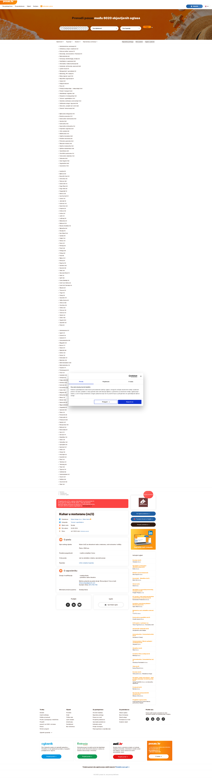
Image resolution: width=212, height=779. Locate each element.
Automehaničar (64, 340)
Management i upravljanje (67, 71)
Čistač (61, 347)
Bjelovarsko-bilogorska (66, 113)
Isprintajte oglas (112, 605)
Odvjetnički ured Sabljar (141, 629)
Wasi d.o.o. (137, 649)
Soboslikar (62, 442)
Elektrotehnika (63, 56)
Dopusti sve (129, 402)
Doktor (61, 352)
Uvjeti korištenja (44, 715)
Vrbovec (62, 310)
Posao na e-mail (97, 717)
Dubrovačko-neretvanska (67, 118)
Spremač (62, 447)
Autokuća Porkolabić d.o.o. (143, 661)
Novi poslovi (139, 41)
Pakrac (61, 240)
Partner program (44, 729)
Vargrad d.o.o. (142, 642)
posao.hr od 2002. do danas (48, 724)
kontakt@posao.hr (154, 750)
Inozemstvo (63, 166)
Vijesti (29, 6)
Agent (61, 333)
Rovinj (61, 260)
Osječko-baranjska (65, 136)
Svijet (67, 715)
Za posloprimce (7, 6)
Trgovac (62, 469)
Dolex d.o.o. (139, 567)
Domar (61, 355)
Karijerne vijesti (123, 722)
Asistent (62, 338)
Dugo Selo (62, 188)
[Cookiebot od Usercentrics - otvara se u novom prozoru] (130, 376)
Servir (61, 432)
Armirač (62, 335)
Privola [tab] (81, 381)
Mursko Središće (64, 225)
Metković (62, 223)
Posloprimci (63, 493)
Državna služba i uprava (66, 51)
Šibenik (62, 288)
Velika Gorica (63, 300)
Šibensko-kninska (64, 143)
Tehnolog (62, 464)
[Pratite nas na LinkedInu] (153, 719)
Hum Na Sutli (63, 196)
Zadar (61, 317)
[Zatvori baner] (140, 376)
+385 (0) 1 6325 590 (155, 751)
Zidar (61, 484)
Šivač (61, 459)
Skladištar (62, 437)
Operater (62, 410)
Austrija (62, 171)
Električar (62, 360)
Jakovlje (62, 201)
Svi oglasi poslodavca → (143, 513)
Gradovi (77, 41)
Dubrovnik (62, 183)
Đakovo (62, 193)
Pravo (61, 86)
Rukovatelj (62, 429)
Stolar (61, 449)
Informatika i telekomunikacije (68, 63)
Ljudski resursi (63, 68)
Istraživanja (69, 722)
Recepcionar (63, 424)
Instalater (62, 375)
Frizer (61, 372)
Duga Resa (63, 186)
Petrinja (62, 245)
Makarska (62, 221)
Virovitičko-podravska (66, 153)
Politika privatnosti (45, 717)
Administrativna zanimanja (67, 46)
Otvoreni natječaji (98, 712)
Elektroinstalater (64, 362)
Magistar (62, 392)
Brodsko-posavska (65, 116)
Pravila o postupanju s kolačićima (49, 719)
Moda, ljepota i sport (65, 76)
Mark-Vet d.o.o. (141, 579)
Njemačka (62, 228)
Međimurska (63, 133)
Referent (62, 427)
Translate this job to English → (144, 519)
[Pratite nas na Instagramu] (159, 719)
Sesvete (62, 268)
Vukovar (62, 312)
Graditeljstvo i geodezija (66, 61)
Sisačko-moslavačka (65, 146)
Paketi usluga (123, 717)
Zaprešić (62, 322)
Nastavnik (62, 402)
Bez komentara (70, 726)
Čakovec (62, 181)
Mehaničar (62, 395)
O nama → (158, 756)
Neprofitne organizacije (66, 78)
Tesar (61, 467)
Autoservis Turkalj (143, 636)
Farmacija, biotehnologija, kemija (69, 58)
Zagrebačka (63, 163)
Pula (61, 255)
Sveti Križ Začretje (65, 285)
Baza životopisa (123, 715)
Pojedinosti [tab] (106, 381)
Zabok (61, 315)
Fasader (62, 367)
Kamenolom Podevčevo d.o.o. (143, 598)
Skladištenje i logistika (66, 93)
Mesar (61, 397)
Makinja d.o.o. (141, 654)
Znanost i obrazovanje (66, 108)
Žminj (61, 325)
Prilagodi (104, 402)
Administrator (63, 330)
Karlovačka (63, 123)
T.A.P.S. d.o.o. (143, 612)
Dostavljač (62, 357)
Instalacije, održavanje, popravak (69, 66)
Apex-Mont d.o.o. (141, 605)
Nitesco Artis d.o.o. (141, 694)
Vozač (61, 477)
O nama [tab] (131, 381)
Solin (61, 275)
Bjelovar (62, 173)
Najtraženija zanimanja (89, 41)
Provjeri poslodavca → (143, 524)
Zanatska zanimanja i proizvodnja (69, 101)
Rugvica (62, 263)
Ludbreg (62, 218)
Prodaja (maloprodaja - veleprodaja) (70, 88)
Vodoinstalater (64, 474)
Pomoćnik (62, 414)
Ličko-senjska (63, 131)
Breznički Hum (64, 176)
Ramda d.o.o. (137, 688)
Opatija (62, 235)
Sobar (61, 439)
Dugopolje (62, 191)
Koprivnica (62, 206)
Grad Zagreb (63, 161)
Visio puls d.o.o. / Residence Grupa (142, 672)
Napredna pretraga (127, 41)
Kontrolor (62, 385)
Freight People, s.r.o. (143, 591)
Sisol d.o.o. (136, 584)
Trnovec (62, 290)
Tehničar (62, 462)
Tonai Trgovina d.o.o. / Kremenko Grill (143, 623)
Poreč (61, 248)
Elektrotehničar (64, 365)
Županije (68, 41)
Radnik (61, 422)
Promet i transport (65, 91)
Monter (62, 400)
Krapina (62, 208)
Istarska (62, 121)
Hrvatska (68, 712)
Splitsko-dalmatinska (65, 148)
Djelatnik (62, 350)
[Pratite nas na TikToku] (164, 719)
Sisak (61, 270)
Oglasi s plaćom (149, 41)
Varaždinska (63, 151)
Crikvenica (62, 178)
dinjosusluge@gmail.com (87, 583)
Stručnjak (62, 454)
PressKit (42, 722)
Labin (61, 216)
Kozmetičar (63, 387)
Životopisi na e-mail (124, 719)
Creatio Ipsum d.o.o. (141, 618)
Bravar (61, 345)
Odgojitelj (62, 407)
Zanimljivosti (69, 724)
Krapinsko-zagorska (65, 128)
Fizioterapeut (63, 370)
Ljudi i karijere (70, 719)
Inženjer (62, 377)
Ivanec (61, 198)
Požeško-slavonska (65, 138)
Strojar (61, 452)
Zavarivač (62, 481)
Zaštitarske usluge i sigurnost (68, 103)
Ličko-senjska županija (86, 563)
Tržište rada (69, 717)
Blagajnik (62, 343)
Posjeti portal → (51, 756)
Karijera (35, 6)
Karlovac (62, 203)
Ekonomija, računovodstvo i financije (70, 53)
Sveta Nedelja (63, 280)
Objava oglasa (123, 712)
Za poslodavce (19, 6)
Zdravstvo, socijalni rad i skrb (68, 106)
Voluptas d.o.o (137, 561)
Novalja (62, 230)
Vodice (61, 307)
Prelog (61, 253)
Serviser (62, 434)
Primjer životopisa (98, 726)
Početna (62, 492)
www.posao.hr (87, 506)
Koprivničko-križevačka (66, 126)
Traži (147, 27)
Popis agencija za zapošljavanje (102, 729)
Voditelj (62, 472)
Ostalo (61, 81)
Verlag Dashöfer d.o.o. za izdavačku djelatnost (143, 680)
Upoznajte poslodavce (99, 722)
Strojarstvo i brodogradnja (67, 96)
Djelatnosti (59, 41)
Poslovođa (62, 417)
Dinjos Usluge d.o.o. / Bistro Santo (80, 519)
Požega (62, 250)
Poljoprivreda (63, 83)
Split (61, 278)
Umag (61, 295)
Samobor (62, 265)
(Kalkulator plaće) (84, 531)
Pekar (61, 412)
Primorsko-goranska (65, 141)
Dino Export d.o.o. (140, 573)
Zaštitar (62, 479)
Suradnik (62, 457)
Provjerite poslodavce (99, 719)
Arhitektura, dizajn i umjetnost (68, 48)
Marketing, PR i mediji (66, 73)
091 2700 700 (93, 585)
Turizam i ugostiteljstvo (66, 98)
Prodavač (62, 419)
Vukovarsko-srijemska (66, 156)
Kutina (61, 213)
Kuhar (61, 390)
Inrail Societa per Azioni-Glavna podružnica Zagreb (141, 701)
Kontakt (42, 712)
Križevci (62, 211)
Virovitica (62, 305)
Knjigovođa (63, 380)
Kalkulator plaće (47, 6)
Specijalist (62, 444)
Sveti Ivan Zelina (64, 283)
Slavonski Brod (64, 273)
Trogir (61, 292)
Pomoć (42, 726)
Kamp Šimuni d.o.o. (138, 667)
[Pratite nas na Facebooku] (148, 719)
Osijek (61, 238)
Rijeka (61, 258)
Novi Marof (63, 233)
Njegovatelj (63, 405)
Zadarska (62, 158)
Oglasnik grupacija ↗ (46, 732)
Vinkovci (62, 302)
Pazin (61, 243)
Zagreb (62, 320)
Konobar (62, 382)
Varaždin (62, 297)
